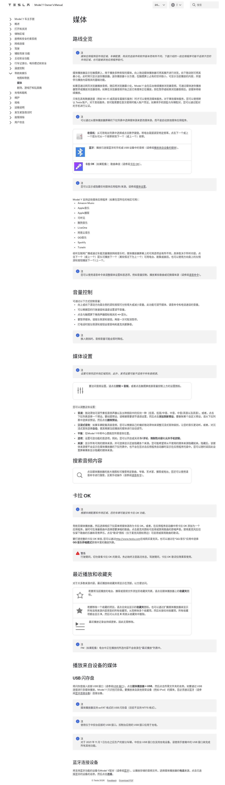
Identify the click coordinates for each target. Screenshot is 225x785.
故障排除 (19, 117)
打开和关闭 (21, 28)
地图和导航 (23, 77)
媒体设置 (141, 186)
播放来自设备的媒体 (165, 147)
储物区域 (19, 33)
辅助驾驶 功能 (22, 53)
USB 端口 (118, 686)
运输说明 (19, 107)
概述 (17, 24)
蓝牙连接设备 (82, 693)
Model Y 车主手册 (24, 19)
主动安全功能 (22, 58)
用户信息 (19, 122)
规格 (17, 102)
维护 (17, 97)
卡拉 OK (134, 164)
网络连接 (19, 43)
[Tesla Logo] (19, 5)
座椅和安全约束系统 (26, 38)
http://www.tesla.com (128, 538)
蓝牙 (126, 770)
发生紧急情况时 (23, 112)
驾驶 (17, 48)
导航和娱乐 (21, 73)
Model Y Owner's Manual (48, 5)
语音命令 (194, 274)
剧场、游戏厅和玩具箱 (29, 87)
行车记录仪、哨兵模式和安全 (31, 63)
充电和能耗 (21, 92)
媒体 (19, 82)
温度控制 (19, 68)
